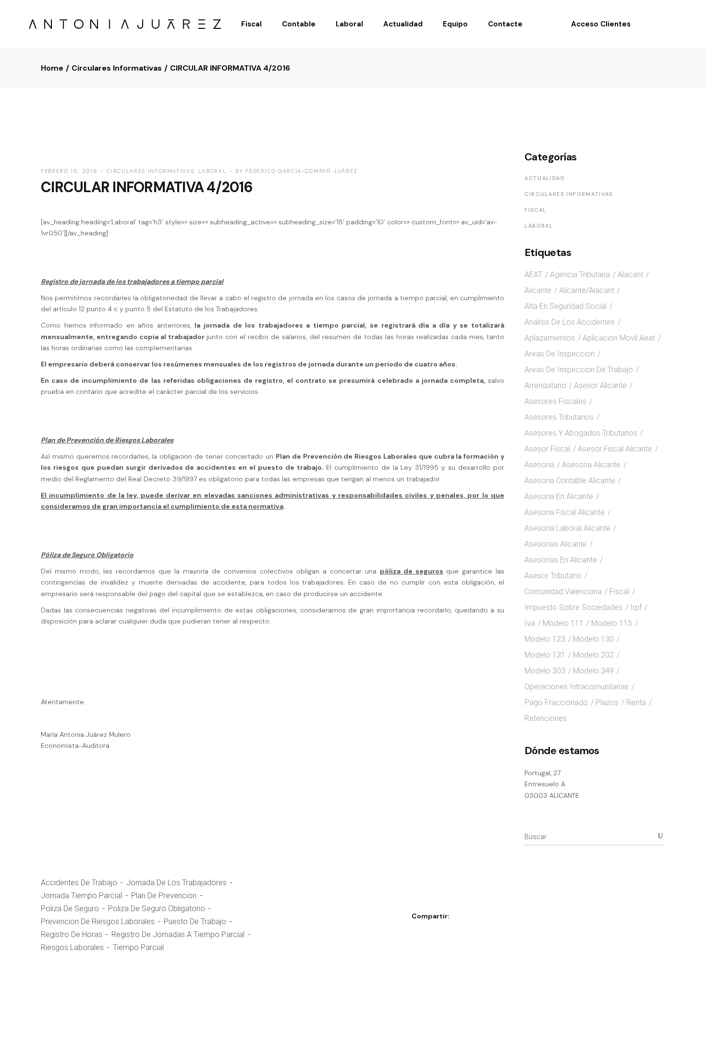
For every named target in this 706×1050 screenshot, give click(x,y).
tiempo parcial (138, 947)
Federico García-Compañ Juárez (301, 171)
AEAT (533, 274)
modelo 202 (593, 654)
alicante (537, 290)
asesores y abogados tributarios (580, 433)
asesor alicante (600, 385)
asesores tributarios (559, 417)
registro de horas (71, 934)
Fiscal (535, 210)
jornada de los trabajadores (176, 882)
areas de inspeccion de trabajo (578, 369)
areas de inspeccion (559, 353)
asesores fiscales (555, 401)
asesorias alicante (555, 544)
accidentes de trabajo (79, 882)
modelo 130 (593, 639)
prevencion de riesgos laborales (98, 921)
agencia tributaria (580, 274)
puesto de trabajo (195, 921)
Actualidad (544, 178)
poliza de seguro (70, 908)
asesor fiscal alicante (615, 448)
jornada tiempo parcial (81, 895)
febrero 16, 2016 (69, 171)
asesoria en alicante (558, 496)
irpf (636, 607)
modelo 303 (544, 670)
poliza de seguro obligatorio (156, 908)
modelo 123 (544, 639)
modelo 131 (544, 654)
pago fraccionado (556, 702)
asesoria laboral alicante (567, 528)
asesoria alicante (591, 464)
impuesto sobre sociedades (573, 607)
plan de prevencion (163, 895)
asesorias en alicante (560, 559)
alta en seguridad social (565, 306)
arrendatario (545, 385)
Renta (636, 702)
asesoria (539, 464)
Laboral (212, 171)
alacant (630, 274)
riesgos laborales (72, 947)
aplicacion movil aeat (619, 337)
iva (529, 623)
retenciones (545, 718)
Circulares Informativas (117, 68)
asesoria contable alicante (569, 480)
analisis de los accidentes (569, 322)
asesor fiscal (547, 448)
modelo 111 (563, 623)
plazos (607, 702)
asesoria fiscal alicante (564, 512)
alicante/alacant (586, 290)
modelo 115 (611, 623)
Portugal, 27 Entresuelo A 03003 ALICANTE (551, 784)
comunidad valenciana (563, 591)
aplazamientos (549, 337)
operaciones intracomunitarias (576, 686)
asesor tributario (553, 575)
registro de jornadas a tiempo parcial (177, 934)
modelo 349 (593, 670)
